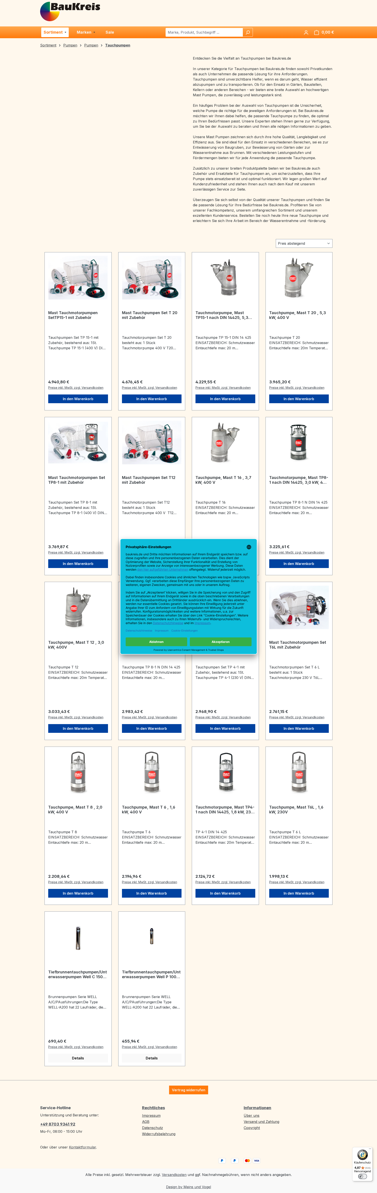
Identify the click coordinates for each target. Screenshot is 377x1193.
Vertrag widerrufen (188, 1090)
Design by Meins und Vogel (188, 1187)
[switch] (362, 1176)
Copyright (252, 1128)
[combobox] (204, 32)
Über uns (251, 1115)
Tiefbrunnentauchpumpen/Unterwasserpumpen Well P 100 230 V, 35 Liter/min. (151, 974)
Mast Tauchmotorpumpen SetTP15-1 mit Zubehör (73, 315)
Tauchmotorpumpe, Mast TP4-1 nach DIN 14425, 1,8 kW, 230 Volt (224, 809)
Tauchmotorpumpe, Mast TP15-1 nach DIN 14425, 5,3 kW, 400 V (221, 315)
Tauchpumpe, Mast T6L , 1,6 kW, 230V (296, 809)
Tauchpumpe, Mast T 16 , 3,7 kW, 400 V (223, 480)
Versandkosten (174, 1174)
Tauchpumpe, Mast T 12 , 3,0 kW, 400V (76, 644)
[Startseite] (70, 11)
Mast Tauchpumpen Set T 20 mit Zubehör (149, 315)
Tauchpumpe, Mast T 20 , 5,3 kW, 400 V (297, 315)
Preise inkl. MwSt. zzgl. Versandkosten (75, 387)
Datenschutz (152, 1128)
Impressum (151, 1115)
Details (78, 1058)
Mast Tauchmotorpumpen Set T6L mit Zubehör (297, 644)
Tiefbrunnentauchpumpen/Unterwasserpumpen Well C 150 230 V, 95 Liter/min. (77, 974)
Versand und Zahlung (261, 1121)
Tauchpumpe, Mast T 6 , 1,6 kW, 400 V (148, 809)
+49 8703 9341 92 (57, 1124)
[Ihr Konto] (306, 32)
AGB (145, 1121)
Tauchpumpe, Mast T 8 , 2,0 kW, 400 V (75, 809)
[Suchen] (248, 32)
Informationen (257, 1107)
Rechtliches (153, 1107)
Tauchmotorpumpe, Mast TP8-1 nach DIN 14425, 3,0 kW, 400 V (298, 480)
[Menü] (370, 1149)
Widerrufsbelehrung (158, 1134)
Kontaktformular (82, 1147)
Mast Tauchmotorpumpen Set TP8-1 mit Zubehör (76, 480)
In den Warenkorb (78, 399)
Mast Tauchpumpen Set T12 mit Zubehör (148, 480)
